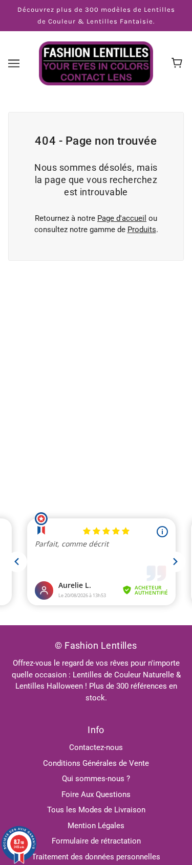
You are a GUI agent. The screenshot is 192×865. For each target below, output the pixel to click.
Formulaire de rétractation (96, 841)
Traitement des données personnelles (96, 856)
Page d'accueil (121, 218)
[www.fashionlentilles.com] (96, 62)
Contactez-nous (96, 747)
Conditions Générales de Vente (96, 763)
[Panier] (178, 63)
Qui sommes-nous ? (96, 778)
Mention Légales (96, 825)
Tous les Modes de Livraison (96, 809)
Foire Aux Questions (96, 794)
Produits (141, 229)
